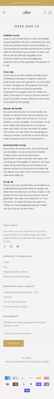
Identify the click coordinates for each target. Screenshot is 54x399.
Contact (7, 297)
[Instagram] (11, 246)
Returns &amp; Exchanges (16, 276)
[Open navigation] (4, 12)
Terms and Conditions (14, 301)
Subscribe (14, 343)
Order (6, 262)
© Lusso (27, 358)
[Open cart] (50, 12)
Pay (5, 267)
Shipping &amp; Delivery (15, 271)
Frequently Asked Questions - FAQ (20, 292)
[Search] (45, 12)
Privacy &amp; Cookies (15, 306)
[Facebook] (4, 246)
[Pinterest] (18, 246)
